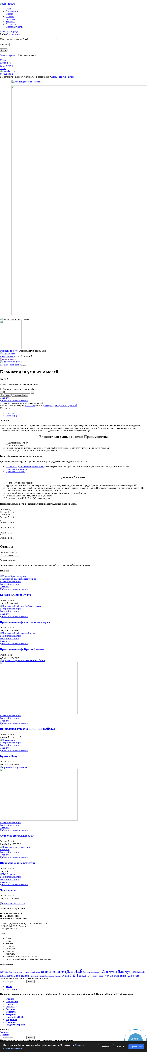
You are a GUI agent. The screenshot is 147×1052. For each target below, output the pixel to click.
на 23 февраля (132, 976)
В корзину (5, 395)
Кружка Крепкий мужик (15, 594)
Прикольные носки (15, 471)
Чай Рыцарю (8, 889)
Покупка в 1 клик (20, 395)
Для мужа (47, 405)
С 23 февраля (78, 975)
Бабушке (4, 972)
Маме (65, 975)
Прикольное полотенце (17, 469)
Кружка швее (7, 356)
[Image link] (12, 903)
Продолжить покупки (63, 77)
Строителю (93, 976)
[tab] (76, 413)
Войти (3, 50)
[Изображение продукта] (18, 579)
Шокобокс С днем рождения (17, 862)
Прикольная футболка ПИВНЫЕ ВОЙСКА (27, 728)
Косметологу (49, 976)
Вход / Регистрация (16, 1024)
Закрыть (4, 1032)
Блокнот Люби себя (10, 364)
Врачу (21, 972)
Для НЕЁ (72, 405)
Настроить (105, 1047)
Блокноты (13, 351)
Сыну (101, 976)
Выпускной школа (53, 971)
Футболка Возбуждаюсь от (16, 835)
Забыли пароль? (8, 55)
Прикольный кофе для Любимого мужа (25, 622)
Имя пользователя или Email (15, 39)
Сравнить (11, 1022)
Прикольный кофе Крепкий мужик (22, 649)
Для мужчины (60, 405)
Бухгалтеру (13, 972)
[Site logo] (7, 4)
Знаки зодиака (21, 975)
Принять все (136, 1047)
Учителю (108, 976)
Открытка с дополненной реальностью (25, 466)
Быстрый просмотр (9, 584)
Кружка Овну (8, 756)
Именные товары (37, 976)
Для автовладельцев (92, 972)
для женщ (119, 975)
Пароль (4, 44)
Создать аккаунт (14, 34)
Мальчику (58, 976)
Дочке (10, 975)
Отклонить (120, 1047)
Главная (4, 351)
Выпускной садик (32, 972)
